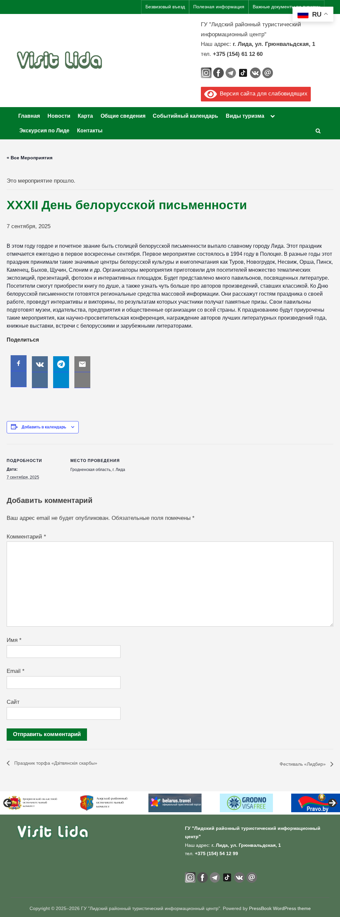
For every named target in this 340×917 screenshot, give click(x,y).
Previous (7, 803)
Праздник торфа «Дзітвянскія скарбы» (55, 763)
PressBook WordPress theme (280, 908)
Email (16, 671)
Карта (85, 116)
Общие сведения (123, 116)
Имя (14, 640)
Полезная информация (218, 6)
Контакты (90, 130)
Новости (58, 116)
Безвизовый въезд (165, 6)
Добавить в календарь (44, 427)
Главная (29, 116)
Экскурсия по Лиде (44, 130)
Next (332, 803)
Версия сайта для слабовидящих (262, 93)
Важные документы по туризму (286, 6)
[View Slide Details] (34, 803)
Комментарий (26, 537)
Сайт (13, 702)
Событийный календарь (185, 116)
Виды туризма (245, 116)
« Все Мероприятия (29, 157)
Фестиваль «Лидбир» (303, 764)
